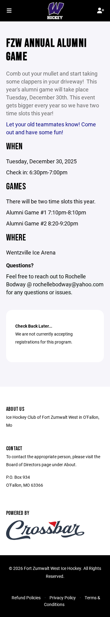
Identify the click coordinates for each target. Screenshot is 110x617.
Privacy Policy (63, 597)
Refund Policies (26, 597)
